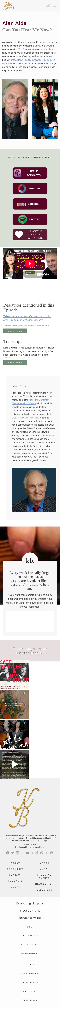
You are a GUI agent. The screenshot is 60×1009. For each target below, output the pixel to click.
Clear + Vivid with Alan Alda (25, 418)
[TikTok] (37, 853)
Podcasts (15, 881)
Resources (15, 869)
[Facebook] (8, 853)
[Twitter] (13, 853)
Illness (30, 965)
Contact (15, 875)
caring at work (30, 1000)
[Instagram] (17, 853)
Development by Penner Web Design (30, 847)
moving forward (30, 954)
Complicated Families (30, 918)
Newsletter (44, 884)
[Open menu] (54, 5)
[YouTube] (27, 853)
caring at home (30, 982)
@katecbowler (30, 653)
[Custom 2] (47, 853)
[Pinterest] (42, 853)
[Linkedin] (52, 853)
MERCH (44, 863)
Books (15, 887)
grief (30, 927)
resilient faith (30, 936)
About (15, 863)
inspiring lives (30, 991)
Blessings (44, 890)
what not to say (30, 945)
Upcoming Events (44, 876)
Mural (44, 869)
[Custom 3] (22, 853)
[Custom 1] (32, 853)
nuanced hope (30, 974)
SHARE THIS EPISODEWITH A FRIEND (35, 234)
